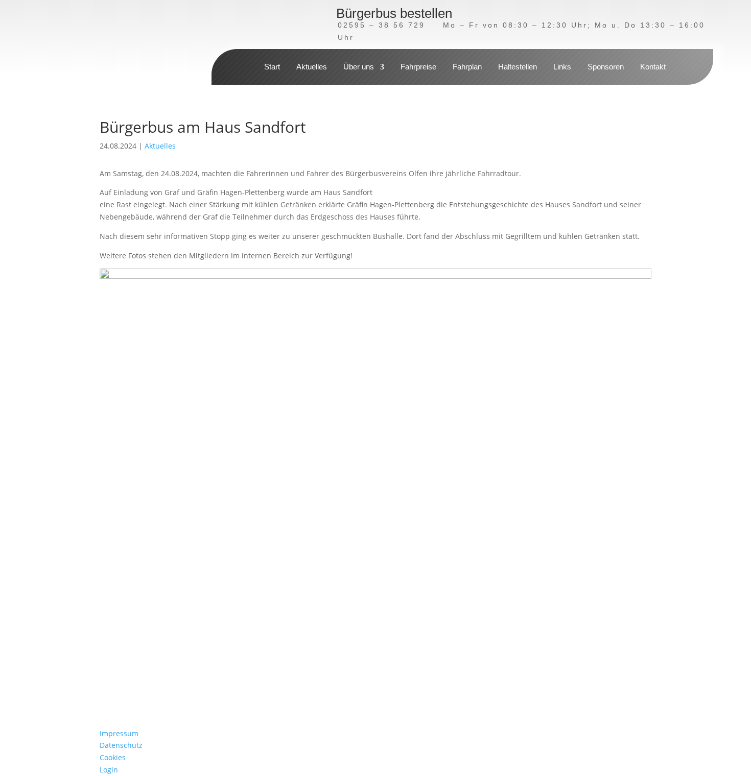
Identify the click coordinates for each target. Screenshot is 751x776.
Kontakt (653, 67)
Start (272, 67)
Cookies (113, 757)
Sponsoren (606, 67)
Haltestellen (517, 67)
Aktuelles (311, 67)
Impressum (119, 733)
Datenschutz (121, 745)
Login (109, 769)
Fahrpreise (418, 67)
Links (562, 67)
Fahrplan (467, 67)
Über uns (358, 67)
